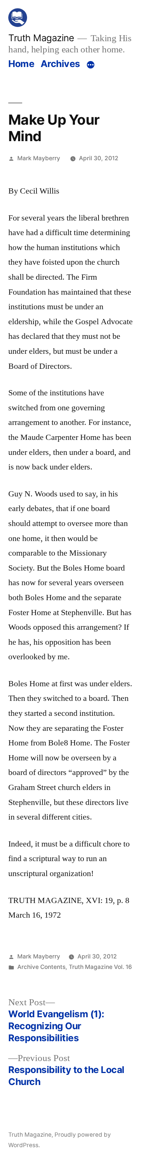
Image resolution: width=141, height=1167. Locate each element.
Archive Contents (41, 966)
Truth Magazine (41, 37)
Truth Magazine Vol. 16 (100, 966)
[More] (90, 65)
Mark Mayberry (38, 158)
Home (21, 63)
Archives (60, 63)
